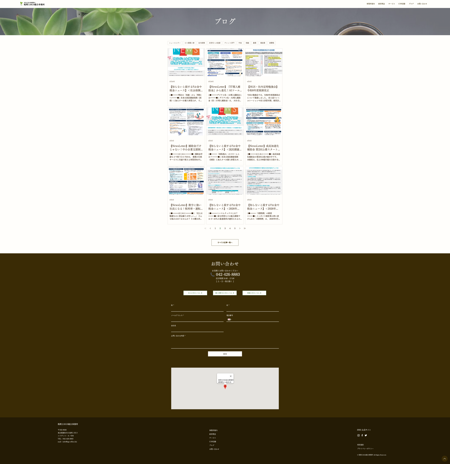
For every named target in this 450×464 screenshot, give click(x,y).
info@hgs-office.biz (70, 442)
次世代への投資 (214, 43)
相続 (247, 43)
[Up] (445, 459)
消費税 (271, 43)
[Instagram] (358, 435)
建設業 (262, 43)
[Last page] (245, 228)
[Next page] (240, 228)
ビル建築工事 (189, 43)
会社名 (173, 325)
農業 (254, 43)
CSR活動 (212, 441)
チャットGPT (229, 43)
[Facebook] (362, 435)
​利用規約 (360, 445)
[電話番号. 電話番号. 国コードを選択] (230, 319)
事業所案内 (213, 430)
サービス (212, 438)
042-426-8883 (228, 274)
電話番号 (229, 315)
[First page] (205, 228)
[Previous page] (210, 228)
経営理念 (212, 434)
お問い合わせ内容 (178, 336)
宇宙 (240, 43)
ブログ (211, 445)
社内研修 (201, 43)
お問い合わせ (214, 449)
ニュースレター (175, 43)
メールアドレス (177, 315)
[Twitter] (365, 435)
